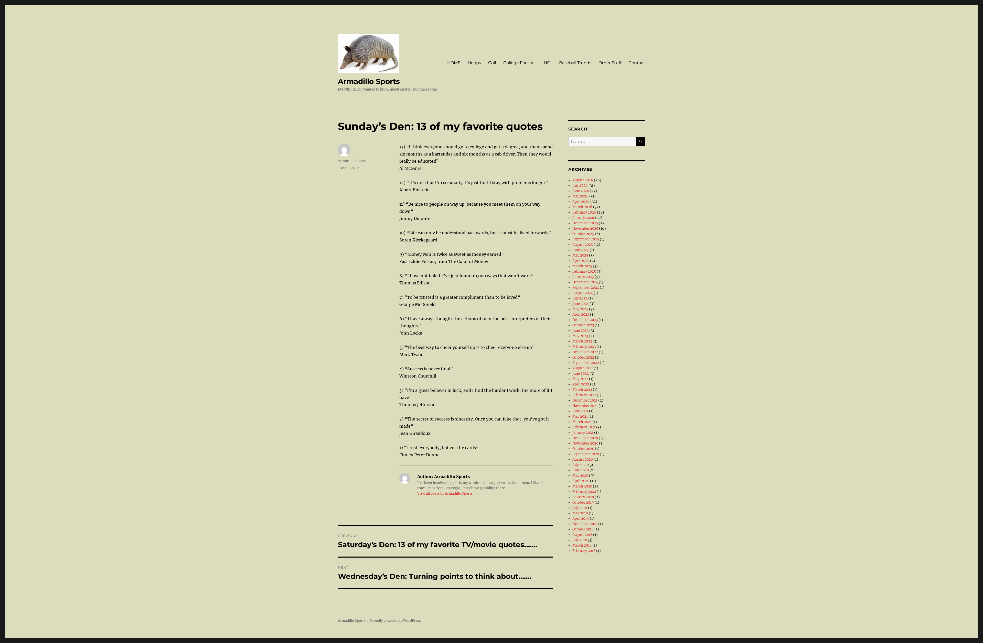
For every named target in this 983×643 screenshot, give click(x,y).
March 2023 (582, 341)
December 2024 (585, 282)
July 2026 (580, 185)
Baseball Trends (575, 62)
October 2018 (583, 529)
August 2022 (582, 368)
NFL (548, 62)
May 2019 (580, 513)
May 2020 (580, 475)
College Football (520, 62)
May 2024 (580, 309)
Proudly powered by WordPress (395, 620)
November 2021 (585, 406)
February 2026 (584, 212)
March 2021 (582, 422)
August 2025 (582, 244)
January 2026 (583, 218)
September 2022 (585, 363)
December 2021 (584, 400)
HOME (454, 62)
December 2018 (584, 524)
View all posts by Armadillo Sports (445, 493)
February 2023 (584, 347)
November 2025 (585, 228)
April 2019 (580, 518)
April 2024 (580, 314)
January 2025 (583, 277)
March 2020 (582, 486)
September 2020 (585, 454)
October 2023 (583, 325)
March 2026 (582, 207)
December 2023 (585, 320)
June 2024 (580, 304)
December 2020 (585, 438)
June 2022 (580, 373)
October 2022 (583, 357)
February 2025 (584, 271)
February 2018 (583, 551)
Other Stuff (610, 62)
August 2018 (582, 535)
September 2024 (585, 287)
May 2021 (580, 416)
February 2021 (583, 427)
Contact (636, 62)
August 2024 (582, 293)
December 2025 (585, 223)
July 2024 (579, 298)
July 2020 (579, 465)
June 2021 (580, 411)
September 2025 (585, 239)
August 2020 (582, 459)
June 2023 (580, 330)
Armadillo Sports (369, 81)
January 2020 (583, 497)
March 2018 (582, 545)
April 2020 (580, 481)
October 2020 (583, 449)
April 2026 (581, 201)
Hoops (474, 62)
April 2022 (580, 384)
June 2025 (580, 250)
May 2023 (580, 336)
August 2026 (582, 180)
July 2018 (579, 540)
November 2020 (585, 443)
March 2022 (582, 389)
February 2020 (584, 492)
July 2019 (579, 508)
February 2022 (584, 395)
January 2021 (582, 432)
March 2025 (582, 266)
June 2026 (580, 191)
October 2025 (583, 234)
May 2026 (580, 196)
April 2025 (580, 261)
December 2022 (585, 352)
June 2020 (580, 470)
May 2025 (580, 255)
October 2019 (583, 502)
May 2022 (580, 379)
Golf (492, 62)
